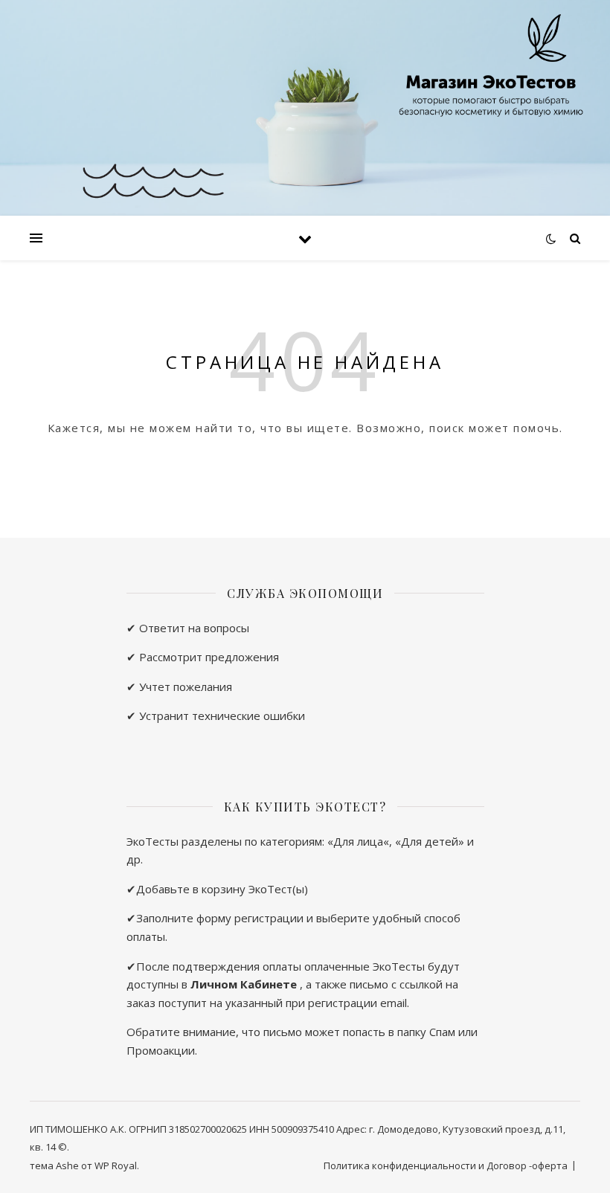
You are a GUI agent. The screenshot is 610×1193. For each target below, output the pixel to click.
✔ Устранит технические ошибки (215, 715)
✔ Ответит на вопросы (187, 627)
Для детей (429, 841)
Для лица (358, 841)
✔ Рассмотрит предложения (202, 656)
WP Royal (115, 1165)
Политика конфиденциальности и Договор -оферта (446, 1165)
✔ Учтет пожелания (179, 686)
